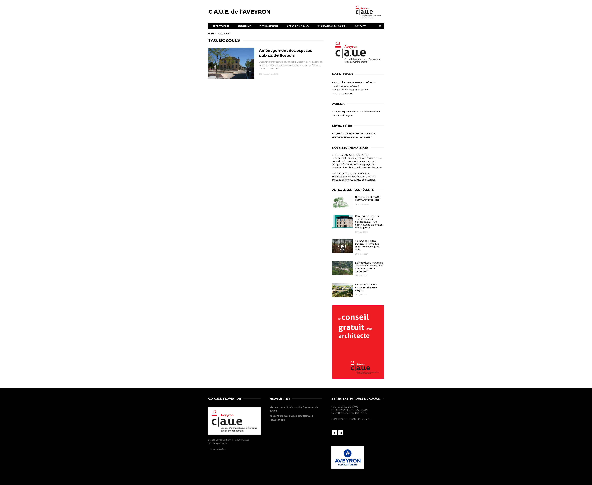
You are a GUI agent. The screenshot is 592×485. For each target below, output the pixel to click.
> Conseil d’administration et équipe (350, 89)
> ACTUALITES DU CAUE (344, 406)
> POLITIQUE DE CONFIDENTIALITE (351, 419)
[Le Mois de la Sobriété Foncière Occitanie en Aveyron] (342, 290)
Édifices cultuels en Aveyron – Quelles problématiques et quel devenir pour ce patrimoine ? (369, 267)
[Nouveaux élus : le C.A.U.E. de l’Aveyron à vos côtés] (342, 202)
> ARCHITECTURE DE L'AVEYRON (350, 173)
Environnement (268, 26)
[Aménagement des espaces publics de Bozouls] (231, 63)
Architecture (221, 26)
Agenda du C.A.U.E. (298, 26)
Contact (360, 26)
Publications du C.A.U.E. (331, 26)
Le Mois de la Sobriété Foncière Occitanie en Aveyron (366, 287)
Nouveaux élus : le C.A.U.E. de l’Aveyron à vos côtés (368, 198)
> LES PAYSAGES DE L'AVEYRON (350, 155)
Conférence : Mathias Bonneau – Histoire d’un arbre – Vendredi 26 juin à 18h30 (367, 245)
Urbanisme (244, 26)
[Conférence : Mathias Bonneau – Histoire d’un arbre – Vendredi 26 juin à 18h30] (342, 246)
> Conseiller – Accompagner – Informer (354, 82)
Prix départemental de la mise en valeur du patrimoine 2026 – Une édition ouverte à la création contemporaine (368, 222)
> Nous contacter (216, 449)
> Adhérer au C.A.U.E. (342, 93)
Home (211, 34)
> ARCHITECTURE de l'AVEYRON (349, 413)
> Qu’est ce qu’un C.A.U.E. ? (345, 86)
